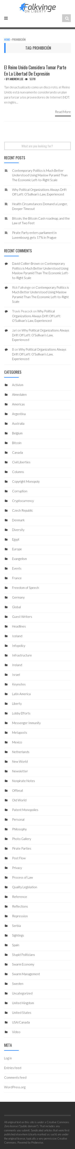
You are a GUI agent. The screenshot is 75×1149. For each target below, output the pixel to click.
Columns (18, 472)
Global (16, 607)
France (17, 578)
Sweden (17, 983)
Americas (18, 404)
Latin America (21, 694)
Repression (20, 916)
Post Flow (19, 858)
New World (20, 761)
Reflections (20, 906)
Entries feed (12, 1068)
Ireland (17, 665)
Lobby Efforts (21, 713)
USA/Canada (21, 1022)
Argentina (19, 414)
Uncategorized (22, 993)
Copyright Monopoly (26, 481)
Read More (63, 112)
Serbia (16, 926)
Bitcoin (16, 443)
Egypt (15, 539)
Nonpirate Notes (23, 781)
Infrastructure (22, 655)
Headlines (19, 626)
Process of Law (22, 877)
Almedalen (19, 394)
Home (7, 39)
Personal (18, 819)
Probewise (37, 1142)
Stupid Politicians (23, 954)
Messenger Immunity (26, 723)
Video (16, 1032)
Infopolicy (18, 645)
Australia (18, 423)
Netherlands (20, 752)
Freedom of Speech (25, 588)
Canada (17, 452)
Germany (18, 597)
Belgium (17, 433)
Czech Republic (22, 510)
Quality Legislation (24, 887)
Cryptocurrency (23, 501)
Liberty (17, 703)
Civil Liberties (21, 462)
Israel (16, 674)
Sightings (18, 935)
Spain (15, 945)
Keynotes (19, 684)
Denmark (18, 520)
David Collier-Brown (26, 263)
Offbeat (17, 790)
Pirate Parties (21, 848)
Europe (17, 549)
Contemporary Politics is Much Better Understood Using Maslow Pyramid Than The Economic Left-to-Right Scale (40, 175)
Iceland (17, 636)
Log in (8, 1058)
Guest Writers (22, 616)
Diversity (18, 530)
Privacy (17, 868)
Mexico (17, 742)
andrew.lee (16, 79)
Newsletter (20, 771)
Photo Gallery (21, 839)
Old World (19, 800)
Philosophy (19, 829)
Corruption (19, 491)
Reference (19, 897)
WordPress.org (14, 1087)
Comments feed (15, 1077)
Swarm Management (26, 974)
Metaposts (19, 732)
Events (16, 568)
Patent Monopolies (25, 810)
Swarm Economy (23, 964)
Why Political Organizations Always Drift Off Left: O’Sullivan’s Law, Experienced (36, 315)
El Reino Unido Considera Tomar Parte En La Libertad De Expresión (35, 70)
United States (21, 1012)
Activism (17, 385)
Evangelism (19, 559)
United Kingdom (23, 1003)
